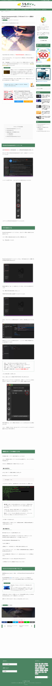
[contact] (48, 0)
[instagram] (43, 0)
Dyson (42, 663)
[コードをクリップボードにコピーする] (33, 480)
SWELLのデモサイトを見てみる (42, 81)
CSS (39, 663)
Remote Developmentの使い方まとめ (14, 136)
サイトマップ (38, 682)
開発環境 (11, 605)
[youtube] (44, 0)
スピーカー (41, 670)
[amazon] (45, 0)
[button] (4, 622)
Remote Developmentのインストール (14, 128)
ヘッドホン (46, 670)
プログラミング (5, 605)
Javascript (46, 663)
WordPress (37, 668)
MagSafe (40, 665)
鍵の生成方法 (11, 133)
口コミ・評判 (28, 101)
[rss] (47, 0)
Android (36, 663)
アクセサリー (42, 668)
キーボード (37, 670)
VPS (10, 577)
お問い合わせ (21, 682)
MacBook (36, 665)
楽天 (45, 672)
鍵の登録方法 (11, 134)
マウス (36, 672)
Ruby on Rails (40, 667)
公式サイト (19, 101)
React (36, 667)
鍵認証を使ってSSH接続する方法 (43, 127)
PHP (44, 665)
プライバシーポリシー (32, 682)
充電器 (40, 672)
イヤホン (46, 668)
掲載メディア (26, 682)
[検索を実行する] (49, 677)
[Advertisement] (18, 114)
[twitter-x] (41, 0)
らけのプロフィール (15, 682)
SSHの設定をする (10, 130)
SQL (44, 667)
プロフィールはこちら (43, 37)
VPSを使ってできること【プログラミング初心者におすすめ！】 (21, 586)
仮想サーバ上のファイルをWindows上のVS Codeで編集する (22, 69)
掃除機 (43, 672)
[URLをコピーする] (32, 622)
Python (47, 665)
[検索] (49, 0)
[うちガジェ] (26, 4)
